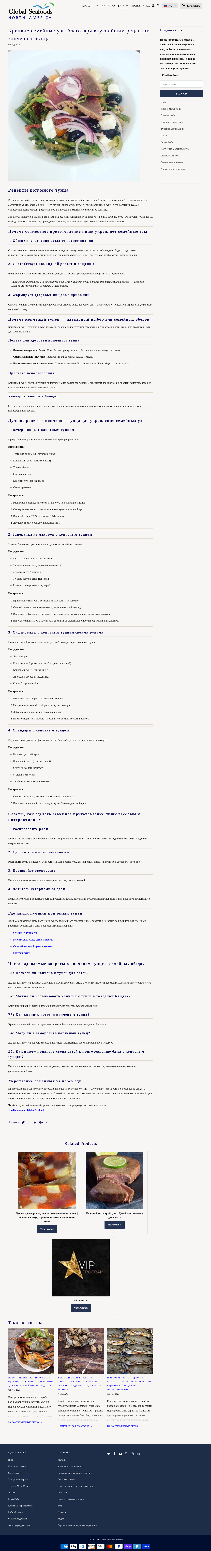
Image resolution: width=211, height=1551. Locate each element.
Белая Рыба (167, 142)
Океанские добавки (172, 162)
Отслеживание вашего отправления (75, 1486)
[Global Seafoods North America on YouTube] (121, 1454)
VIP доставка (140, 5)
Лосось (165, 135)
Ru (170, 5)
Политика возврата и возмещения (74, 1473)
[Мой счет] (153, 6)
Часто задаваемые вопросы (71, 1499)
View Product (47, 1229)
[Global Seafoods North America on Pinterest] (126, 1454)
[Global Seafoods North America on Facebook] (115, 1454)
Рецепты (62, 1512)
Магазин (90, 5)
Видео (61, 1518)
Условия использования (69, 1466)
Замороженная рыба (172, 122)
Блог (123, 5)
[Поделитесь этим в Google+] (40, 1122)
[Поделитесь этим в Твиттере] (22, 1122)
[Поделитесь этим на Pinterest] (34, 1122)
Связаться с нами (66, 1479)
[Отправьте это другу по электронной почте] (46, 1122)
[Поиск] (158, 6)
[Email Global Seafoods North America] (138, 1454)
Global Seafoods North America (109, 1539)
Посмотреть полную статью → (25, 1422)
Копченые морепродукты (175, 148)
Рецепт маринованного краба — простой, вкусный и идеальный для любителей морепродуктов (31, 1381)
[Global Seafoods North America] (31, 11)
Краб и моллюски (171, 108)
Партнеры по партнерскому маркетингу (77, 1525)
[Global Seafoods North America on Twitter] (109, 1454)
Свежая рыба (168, 115)
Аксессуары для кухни (173, 169)
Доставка (107, 5)
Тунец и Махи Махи (172, 128)
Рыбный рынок (169, 155)
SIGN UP (181, 93)
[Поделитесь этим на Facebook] (28, 1122)
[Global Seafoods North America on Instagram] (132, 1454)
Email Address (170, 75)
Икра (163, 102)
